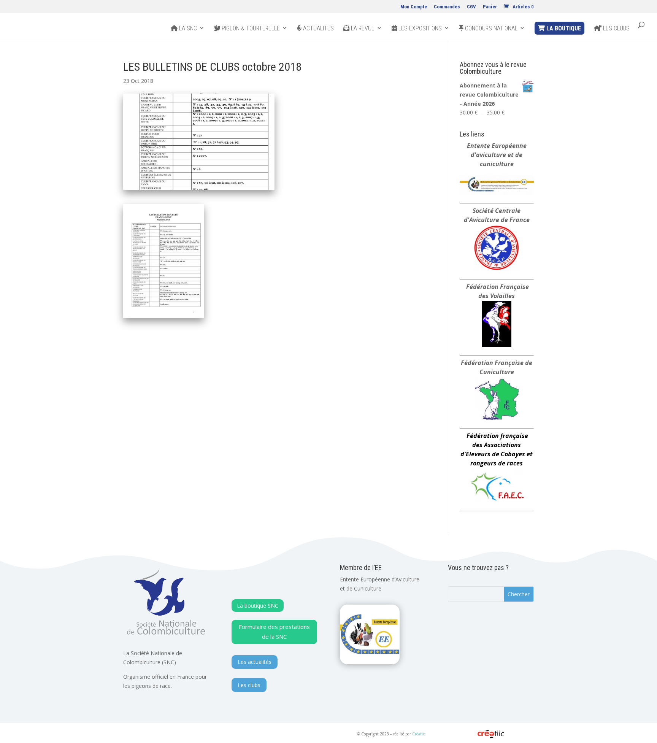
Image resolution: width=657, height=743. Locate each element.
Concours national (490, 28)
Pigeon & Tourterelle (250, 28)
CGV (471, 7)
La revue (362, 28)
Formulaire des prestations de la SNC (274, 631)
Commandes (447, 7)
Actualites (318, 28)
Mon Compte (413, 7)
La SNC (187, 28)
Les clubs (615, 28)
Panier (490, 7)
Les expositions (419, 28)
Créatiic (418, 734)
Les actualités (254, 661)
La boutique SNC (257, 605)
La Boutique (563, 28)
